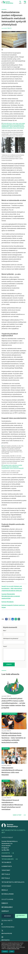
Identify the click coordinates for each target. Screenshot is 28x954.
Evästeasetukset (7, 856)
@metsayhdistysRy (7, 933)
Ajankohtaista (7, 866)
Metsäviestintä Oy (20, 916)
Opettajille (6, 874)
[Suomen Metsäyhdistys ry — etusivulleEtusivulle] (10, 827)
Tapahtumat (6, 870)
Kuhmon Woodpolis (8, 602)
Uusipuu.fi (5, 911)
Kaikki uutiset (17, 815)
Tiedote (9, 28)
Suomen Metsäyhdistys (8, 927)
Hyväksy (5, 951)
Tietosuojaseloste (7, 859)
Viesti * (5, 646)
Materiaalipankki (8, 894)
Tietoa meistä (6, 862)
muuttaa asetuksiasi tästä (13, 948)
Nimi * (5, 630)
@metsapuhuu (6, 940)
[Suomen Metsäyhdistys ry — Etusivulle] (7, 2)
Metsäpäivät (7, 916)
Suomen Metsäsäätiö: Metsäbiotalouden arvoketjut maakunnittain (11, 596)
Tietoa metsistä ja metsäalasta (13, 882)
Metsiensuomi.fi (7, 907)
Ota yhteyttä (6, 853)
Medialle (5, 890)
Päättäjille (6, 878)
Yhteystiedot (6, 886)
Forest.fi (5, 903)
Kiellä (11, 951)
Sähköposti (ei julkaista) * (11, 638)
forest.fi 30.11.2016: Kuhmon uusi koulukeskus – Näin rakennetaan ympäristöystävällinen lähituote (12, 588)
